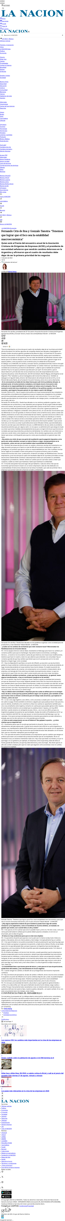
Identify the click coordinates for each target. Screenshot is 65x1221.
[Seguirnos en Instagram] (2, 1183)
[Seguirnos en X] (2, 1177)
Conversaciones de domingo (9, 165)
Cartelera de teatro (6, 149)
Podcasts (3, 137)
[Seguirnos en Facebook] (2, 1172)
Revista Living (4, 182)
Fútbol (2, 112)
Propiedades (4, 63)
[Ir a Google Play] (6, 1194)
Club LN (4, 26)
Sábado (2, 167)
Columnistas (4, 104)
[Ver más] (2, 1017)
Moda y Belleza (5, 139)
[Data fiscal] (2, 1218)
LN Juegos (3, 125)
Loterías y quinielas (6, 135)
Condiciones (23, 1206)
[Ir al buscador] (3, 8)
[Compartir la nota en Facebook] (2, 343)
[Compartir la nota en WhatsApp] (4, 338)
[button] (32, 127)
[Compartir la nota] (2, 338)
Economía (12, 228)
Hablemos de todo (6, 96)
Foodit (4, 24)
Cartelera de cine (5, 147)
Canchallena (4, 118)
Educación (3, 86)
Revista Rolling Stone (6, 184)
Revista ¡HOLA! (4, 178)
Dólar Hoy (3, 59)
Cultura (2, 88)
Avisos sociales (4, 161)
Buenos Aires (4, 82)
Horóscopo (3, 131)
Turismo (2, 127)
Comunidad (3, 90)
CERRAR (2, 1)
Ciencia (2, 94)
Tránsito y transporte (7, 45)
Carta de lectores (5, 163)
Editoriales (3, 102)
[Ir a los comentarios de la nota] (4, 336)
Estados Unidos (5, 76)
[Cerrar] (29, 32)
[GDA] (6, 1212)
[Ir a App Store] (6, 1198)
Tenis (1, 116)
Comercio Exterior (6, 65)
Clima (2, 47)
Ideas (1, 169)
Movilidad (3, 67)
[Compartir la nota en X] (4, 343)
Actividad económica (10, 1015)
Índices (2, 69)
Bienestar (3, 92)
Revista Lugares (5, 180)
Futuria (2, 57)
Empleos (6, 1013)
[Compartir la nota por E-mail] (6, 343)
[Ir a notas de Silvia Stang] (32, 267)
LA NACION (5, 228)
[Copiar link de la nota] (2, 341)
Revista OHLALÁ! (5, 176)
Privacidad (30, 1206)
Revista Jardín (4, 186)
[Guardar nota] (2, 336)
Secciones (5, 21)
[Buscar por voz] (62, 35)
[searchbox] (31, 35)
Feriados (3, 133)
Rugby (2, 114)
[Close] (2, 1093)
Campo (2, 61)
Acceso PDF (3, 155)
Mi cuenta (5, 29)
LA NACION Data (5, 49)
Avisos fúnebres (5, 159)
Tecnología (3, 129)
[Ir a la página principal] (32, 16)
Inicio (4, 19)
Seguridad (3, 84)
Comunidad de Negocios (9, 1011)
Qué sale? (3, 145)
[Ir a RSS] (2, 1188)
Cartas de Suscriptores (7, 106)
